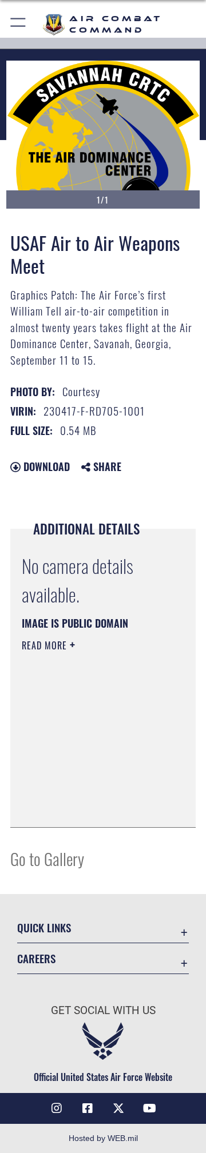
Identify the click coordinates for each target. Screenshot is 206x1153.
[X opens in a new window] (118, 1108)
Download (45, 466)
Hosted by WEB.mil (103, 1138)
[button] (18, 24)
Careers (36, 958)
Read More (46, 645)
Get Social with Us (103, 1010)
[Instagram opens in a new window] (56, 1108)
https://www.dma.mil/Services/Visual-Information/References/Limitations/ (91, 806)
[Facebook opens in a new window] (87, 1108)
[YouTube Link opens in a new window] (149, 1108)
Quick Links (44, 927)
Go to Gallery (47, 858)
